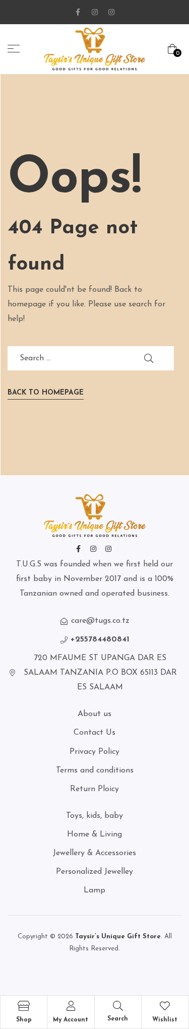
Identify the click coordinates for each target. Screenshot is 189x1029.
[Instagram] (95, 12)
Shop (24, 1020)
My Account (70, 1020)
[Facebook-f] (78, 12)
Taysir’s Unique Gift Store (117, 936)
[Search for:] (91, 358)
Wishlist (164, 1020)
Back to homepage (46, 393)
